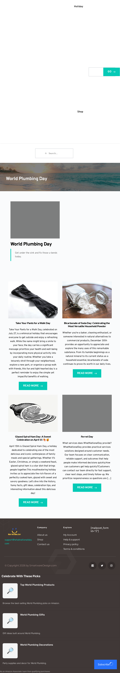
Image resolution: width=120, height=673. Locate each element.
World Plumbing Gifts (32, 614)
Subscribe (104, 664)
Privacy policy (70, 544)
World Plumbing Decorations (36, 644)
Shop (40, 539)
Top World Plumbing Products (37, 584)
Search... (94, 71)
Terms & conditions (74, 548)
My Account (70, 534)
